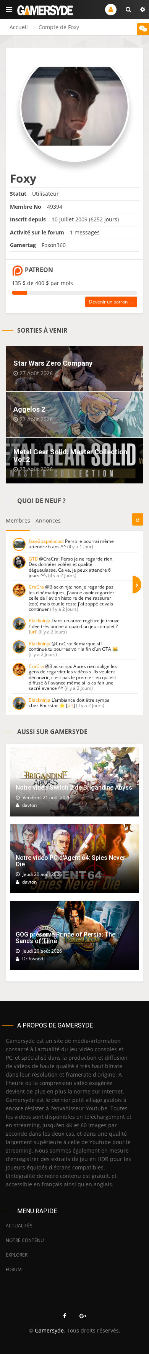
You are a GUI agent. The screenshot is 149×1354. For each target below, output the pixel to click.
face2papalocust (46, 541)
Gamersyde (49, 1330)
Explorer (17, 1255)
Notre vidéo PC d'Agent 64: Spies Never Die (70, 861)
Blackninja (39, 620)
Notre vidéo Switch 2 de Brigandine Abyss (74, 787)
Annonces (48, 520)
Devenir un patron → (111, 302)
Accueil (19, 27)
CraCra (36, 587)
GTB (33, 559)
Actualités (19, 1225)
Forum (14, 1269)
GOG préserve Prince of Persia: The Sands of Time (65, 938)
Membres (18, 520)
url (33, 631)
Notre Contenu (25, 1240)
